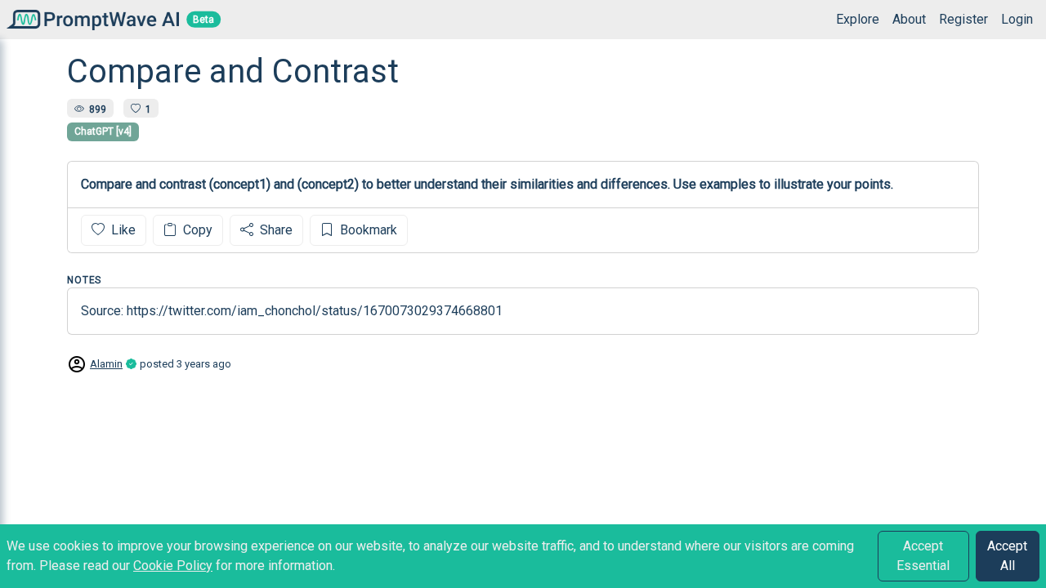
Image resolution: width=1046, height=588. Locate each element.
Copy (196, 230)
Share (275, 230)
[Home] (89, 19)
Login (1017, 19)
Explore (857, 19)
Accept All (1007, 555)
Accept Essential (923, 555)
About (909, 19)
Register (963, 19)
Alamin (106, 364)
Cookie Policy (172, 565)
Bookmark (367, 230)
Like (122, 230)
